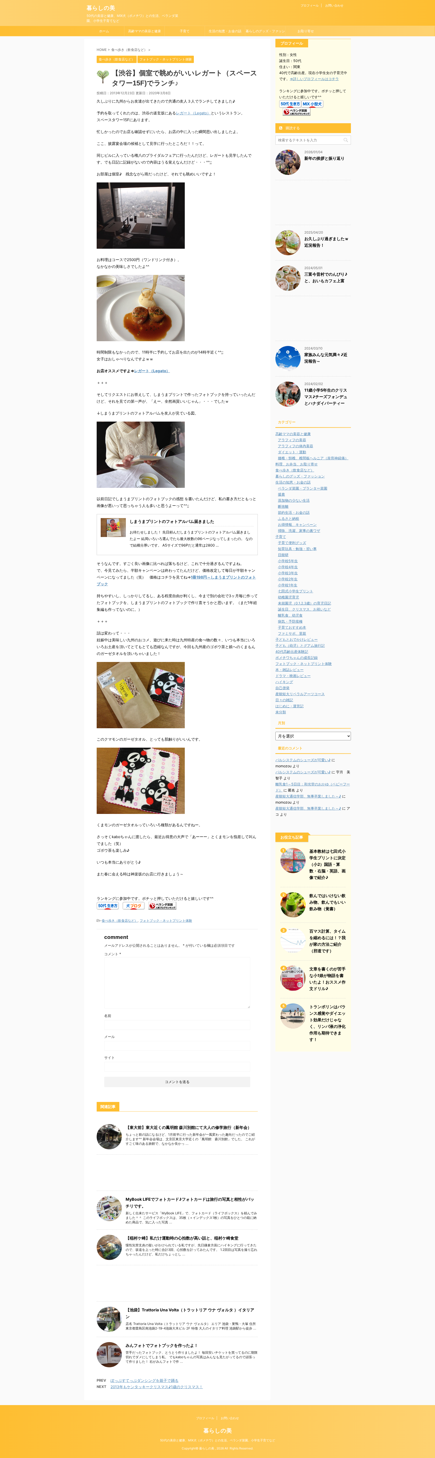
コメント (112, 954)
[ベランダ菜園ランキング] (162, 906)
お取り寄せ (306, 31)
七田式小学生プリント (295, 591)
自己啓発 (282, 688)
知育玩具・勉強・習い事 (297, 549)
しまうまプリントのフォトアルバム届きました (172, 521)
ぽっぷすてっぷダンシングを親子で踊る (144, 1380)
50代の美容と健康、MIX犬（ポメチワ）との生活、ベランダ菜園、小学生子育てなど (217, 1440)
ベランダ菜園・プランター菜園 (302, 488)
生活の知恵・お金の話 (225, 31)
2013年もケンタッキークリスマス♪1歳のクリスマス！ (157, 1386)
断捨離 (283, 506)
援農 (281, 494)
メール (109, 1036)
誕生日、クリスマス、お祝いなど (304, 609)
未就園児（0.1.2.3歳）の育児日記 (304, 603)
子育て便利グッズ (292, 543)
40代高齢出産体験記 (291, 651)
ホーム (104, 31)
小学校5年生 (288, 561)
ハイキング (284, 682)
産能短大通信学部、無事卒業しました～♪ (308, 796)
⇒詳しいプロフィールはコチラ (314, 79)
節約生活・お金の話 (294, 512)
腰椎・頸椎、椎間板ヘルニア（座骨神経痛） (313, 458)
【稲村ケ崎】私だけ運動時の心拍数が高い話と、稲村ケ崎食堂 (182, 1238)
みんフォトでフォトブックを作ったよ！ (162, 1345)
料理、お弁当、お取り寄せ (296, 464)
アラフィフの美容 (292, 440)
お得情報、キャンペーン (297, 524)
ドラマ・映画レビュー (293, 676)
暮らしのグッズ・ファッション (265, 32)
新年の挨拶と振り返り (324, 158)
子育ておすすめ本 (292, 627)
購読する (292, 128)
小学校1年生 (287, 585)
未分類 (280, 712)
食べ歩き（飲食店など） (120, 920)
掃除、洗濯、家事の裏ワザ (299, 530)
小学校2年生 (288, 579)
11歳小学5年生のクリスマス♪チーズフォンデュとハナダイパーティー (325, 397)
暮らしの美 (101, 8)
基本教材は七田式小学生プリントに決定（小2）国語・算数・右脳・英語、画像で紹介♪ (327, 864)
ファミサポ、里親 (292, 633)
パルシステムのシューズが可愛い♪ (303, 760)
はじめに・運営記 (289, 706)
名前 (107, 1015)
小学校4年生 (288, 567)
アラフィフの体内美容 (295, 446)
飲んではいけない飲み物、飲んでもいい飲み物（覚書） (327, 902)
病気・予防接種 (290, 621)
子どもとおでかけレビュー (296, 639)
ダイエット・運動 (292, 452)
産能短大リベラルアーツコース (300, 694)
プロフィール (310, 5)
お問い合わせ (334, 5)
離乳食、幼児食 (290, 615)
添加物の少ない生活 (294, 500)
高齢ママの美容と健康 (144, 31)
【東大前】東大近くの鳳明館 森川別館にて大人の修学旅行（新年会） (188, 1127)
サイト (109, 1057)
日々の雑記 (284, 700)
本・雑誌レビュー (289, 670)
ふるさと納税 (288, 518)
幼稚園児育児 (288, 597)
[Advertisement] (177, 1174)
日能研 (283, 555)
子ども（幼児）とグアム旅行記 (300, 645)
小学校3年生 (288, 573)
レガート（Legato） (193, 113)
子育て (185, 31)
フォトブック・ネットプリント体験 (166, 920)
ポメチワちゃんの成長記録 (296, 657)
